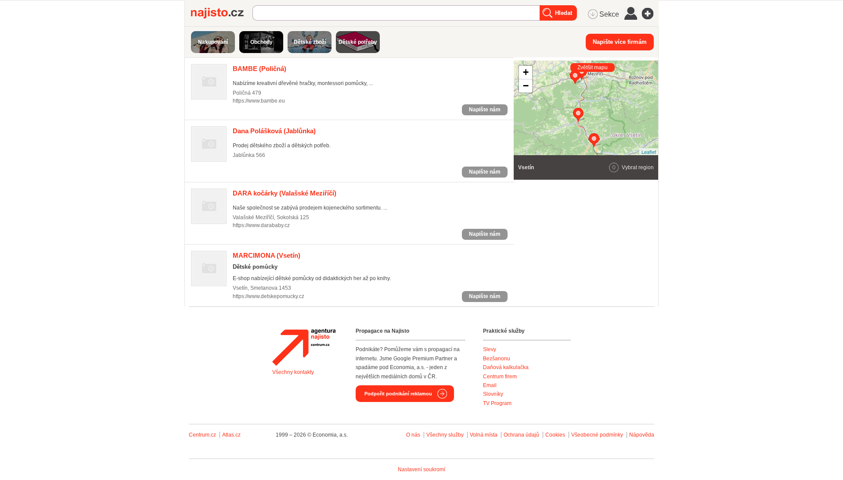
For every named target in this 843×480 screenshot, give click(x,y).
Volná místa (483, 435)
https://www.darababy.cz (261, 225)
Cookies (555, 435)
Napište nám (485, 110)
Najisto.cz (221, 13)
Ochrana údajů (521, 435)
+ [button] (526, 72)
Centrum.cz (202, 435)
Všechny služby (445, 435)
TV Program (497, 403)
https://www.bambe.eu (259, 101)
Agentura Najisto (303, 347)
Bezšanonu (496, 359)
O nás (413, 435)
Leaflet (648, 151)
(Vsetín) (266, 255)
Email (490, 385)
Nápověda (641, 435)
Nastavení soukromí (421, 469)
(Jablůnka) (274, 131)
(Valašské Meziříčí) (284, 193)
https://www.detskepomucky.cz (268, 296)
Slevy (489, 349)
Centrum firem (500, 376)
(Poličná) (259, 68)
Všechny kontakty (293, 372)
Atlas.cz (231, 435)
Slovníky (493, 394)
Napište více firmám (620, 42)
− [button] (526, 85)
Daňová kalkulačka (506, 367)
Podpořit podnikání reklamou (398, 393)
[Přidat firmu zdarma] (650, 13)
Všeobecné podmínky (597, 435)
